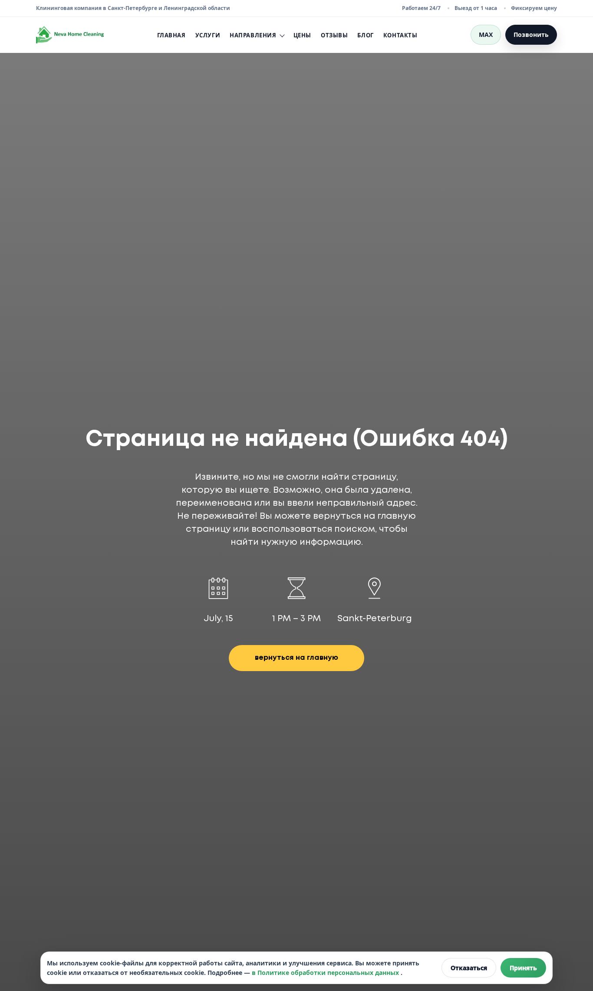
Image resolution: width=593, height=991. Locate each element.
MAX (486, 34)
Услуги (208, 35)
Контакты (400, 35)
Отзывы (334, 35)
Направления (253, 35)
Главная (171, 35)
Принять (523, 968)
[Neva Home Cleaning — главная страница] (70, 34)
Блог (365, 35)
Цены (302, 35)
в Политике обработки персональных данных (326, 972)
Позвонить (531, 34)
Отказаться (469, 968)
